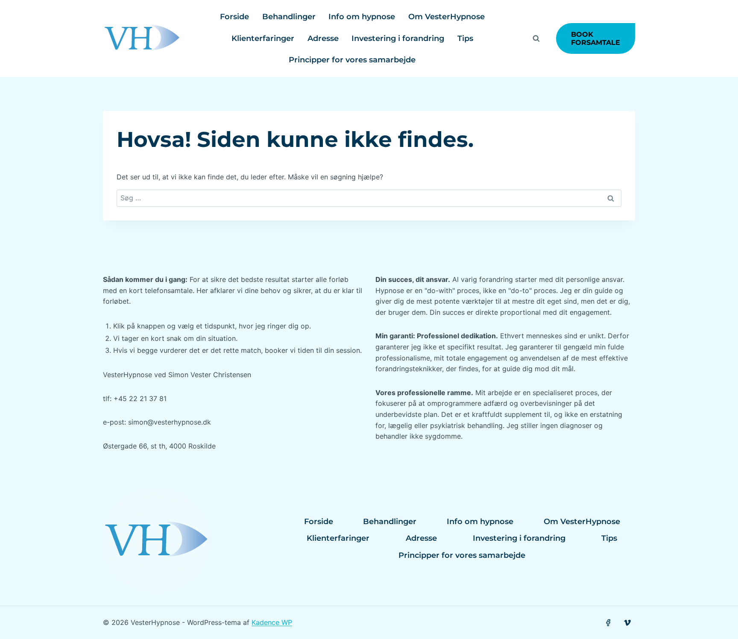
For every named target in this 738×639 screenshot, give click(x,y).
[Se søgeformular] (536, 38)
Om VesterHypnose (446, 16)
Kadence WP (272, 622)
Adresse (323, 38)
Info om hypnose (361, 16)
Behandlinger (289, 16)
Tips (465, 38)
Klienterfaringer (262, 38)
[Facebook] (607, 622)
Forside (234, 16)
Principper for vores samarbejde (352, 59)
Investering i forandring (397, 38)
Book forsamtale (595, 38)
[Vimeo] (627, 622)
